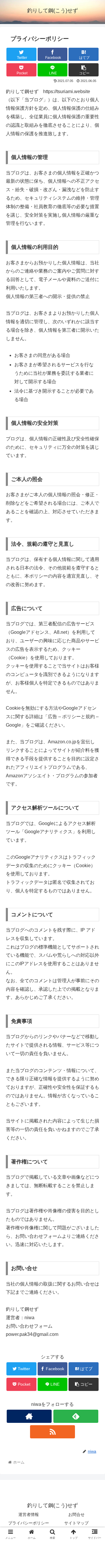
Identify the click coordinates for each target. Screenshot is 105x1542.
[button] (94, 889)
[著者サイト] (29, 1416)
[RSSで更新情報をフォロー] (52, 1431)
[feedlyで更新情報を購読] (75, 1416)
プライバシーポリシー (28, 1523)
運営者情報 (28, 1514)
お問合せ (76, 1514)
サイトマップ (76, 1523)
